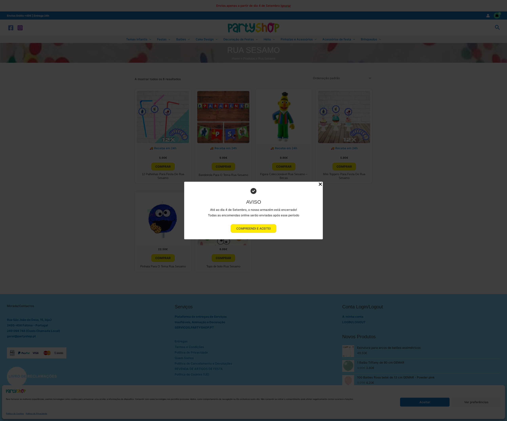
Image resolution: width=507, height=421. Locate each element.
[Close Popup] (320, 184)
